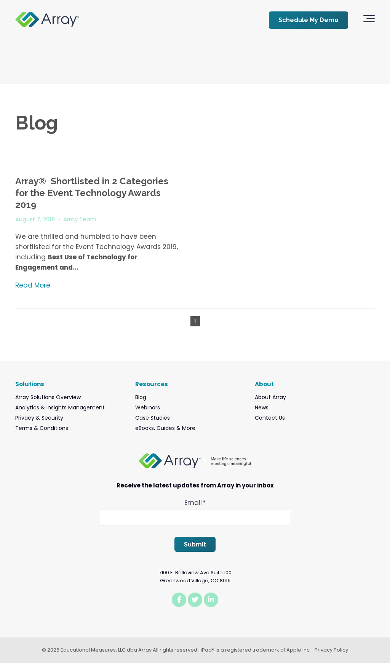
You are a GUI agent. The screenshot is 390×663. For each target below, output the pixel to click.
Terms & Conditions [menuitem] (41, 428)
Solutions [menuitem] (29, 384)
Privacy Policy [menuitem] (331, 649)
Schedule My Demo (308, 20)
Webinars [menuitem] (147, 407)
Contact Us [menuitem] (270, 418)
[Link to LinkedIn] (211, 600)
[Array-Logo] (47, 20)
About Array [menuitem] (270, 397)
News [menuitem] (262, 407)
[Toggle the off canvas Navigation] (369, 20)
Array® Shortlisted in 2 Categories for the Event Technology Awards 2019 (91, 193)
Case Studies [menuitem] (152, 418)
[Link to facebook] (179, 600)
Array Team (79, 219)
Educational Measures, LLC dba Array (106, 649)
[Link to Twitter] (195, 600)
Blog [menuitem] (140, 397)
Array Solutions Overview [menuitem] (48, 397)
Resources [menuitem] (151, 384)
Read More (32, 285)
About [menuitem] (264, 384)
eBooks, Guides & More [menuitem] (165, 428)
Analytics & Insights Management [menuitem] (60, 407)
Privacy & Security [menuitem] (39, 418)
